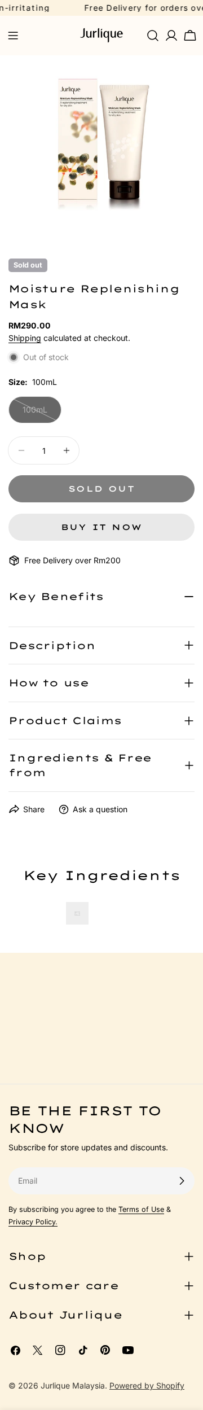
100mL (42, 414)
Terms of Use (141, 1209)
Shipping (24, 338)
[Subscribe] (181, 1181)
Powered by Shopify (146, 1385)
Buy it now (102, 527)
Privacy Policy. (33, 1222)
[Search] (153, 35)
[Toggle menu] (13, 35)
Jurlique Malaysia (73, 1385)
